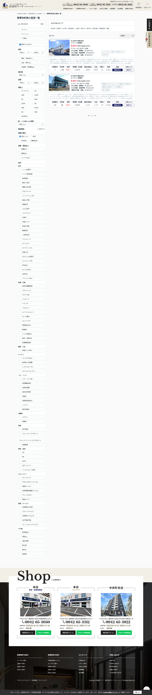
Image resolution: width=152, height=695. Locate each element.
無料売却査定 (113, 666)
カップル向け (26, 269)
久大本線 (75, 50)
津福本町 (71, 28)
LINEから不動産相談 (84, 633)
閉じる (137, 692)
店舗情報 (112, 9)
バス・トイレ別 (27, 379)
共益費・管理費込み (27, 67)
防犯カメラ (25, 499)
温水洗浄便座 (26, 392)
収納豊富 (25, 444)
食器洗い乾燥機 (27, 362)
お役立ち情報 (103, 9)
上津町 (77, 28)
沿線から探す (21, 663)
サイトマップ (43, 680)
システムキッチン (28, 367)
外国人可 (25, 252)
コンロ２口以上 (27, 358)
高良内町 (95, 28)
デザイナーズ (26, 191)
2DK (36, 99)
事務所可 (25, 204)
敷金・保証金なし (27, 58)
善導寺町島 (80, 41)
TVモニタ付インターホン (30, 482)
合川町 (64, 28)
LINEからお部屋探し (43, 633)
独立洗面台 (25, 409)
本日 (34, 136)
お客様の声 (82, 660)
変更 (42, 24)
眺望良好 (25, 230)
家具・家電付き (27, 338)
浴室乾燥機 (25, 387)
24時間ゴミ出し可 (28, 516)
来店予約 (112, 660)
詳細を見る (117, 70)
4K (22, 112)
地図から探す (21, 666)
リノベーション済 (28, 196)
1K (35, 91)
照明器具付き (26, 325)
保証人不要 (25, 200)
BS (23, 457)
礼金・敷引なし (26, 62)
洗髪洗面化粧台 (27, 400)
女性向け (25, 274)
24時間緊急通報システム (30, 490)
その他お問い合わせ (115, 673)
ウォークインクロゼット (30, 433)
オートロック (26, 477)
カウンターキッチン (28, 371)
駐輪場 (24, 329)
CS (23, 452)
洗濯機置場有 (26, 342)
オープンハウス (27, 248)
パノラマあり (25, 158)
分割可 (24, 217)
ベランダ (25, 303)
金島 (82, 55)
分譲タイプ (25, 222)
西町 (108, 28)
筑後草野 (82, 53)
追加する (129, 70)
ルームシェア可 (27, 261)
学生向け (25, 265)
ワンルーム (25, 91)
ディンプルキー (27, 495)
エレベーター (26, 321)
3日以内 (24, 140)
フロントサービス (28, 511)
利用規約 (34, 680)
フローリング (26, 290)
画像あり (24, 149)
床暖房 (24, 421)
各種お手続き (129, 9)
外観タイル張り (27, 350)
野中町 (89, 28)
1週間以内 (34, 140)
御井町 (59, 28)
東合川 (83, 28)
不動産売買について (54, 660)
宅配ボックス (26, 486)
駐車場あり (25, 532)
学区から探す (21, 670)
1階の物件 (25, 541)
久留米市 (74, 41)
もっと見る (127, 63)
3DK (22, 108)
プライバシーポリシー (24, 680)
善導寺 (81, 50)
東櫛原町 (102, 28)
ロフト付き (25, 295)
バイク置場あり (27, 334)
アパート (24, 29)
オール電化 (25, 316)
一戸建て (24, 38)
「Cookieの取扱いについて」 (110, 692)
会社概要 (120, 9)
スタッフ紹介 (93, 9)
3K (35, 103)
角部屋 (24, 554)
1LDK (36, 95)
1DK (22, 95)
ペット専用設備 (27, 174)
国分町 (53, 28)
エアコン (25, 417)
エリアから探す (21, 660)
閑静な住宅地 (26, 187)
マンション (25, 34)
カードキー (25, 243)
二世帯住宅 (25, 235)
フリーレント (26, 239)
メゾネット (25, 299)
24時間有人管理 (27, 507)
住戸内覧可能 (26, 520)
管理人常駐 (25, 226)
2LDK (23, 103)
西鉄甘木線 (75, 55)
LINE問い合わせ (114, 663)
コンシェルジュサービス (30, 524)
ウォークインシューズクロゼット (30, 440)
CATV (24, 461)
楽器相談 (25, 178)
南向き (24, 549)
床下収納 (25, 429)
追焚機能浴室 (26, 383)
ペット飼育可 (26, 169)
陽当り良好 (25, 182)
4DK (36, 112)
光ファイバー (26, 465)
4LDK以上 (24, 116)
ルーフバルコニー (28, 312)
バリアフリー (26, 213)
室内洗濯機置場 (27, 286)
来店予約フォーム (27, 633)
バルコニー (25, 308)
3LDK (36, 108)
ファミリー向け (27, 278)
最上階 (24, 545)
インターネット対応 (28, 470)
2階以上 (24, 536)
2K (22, 99)
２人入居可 (25, 209)
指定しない (25, 136)
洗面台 (24, 396)
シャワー (25, 405)
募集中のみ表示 (26, 44)
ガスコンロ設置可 (28, 256)
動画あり (24, 153)
